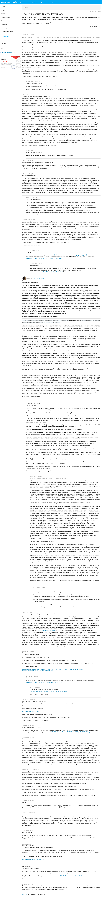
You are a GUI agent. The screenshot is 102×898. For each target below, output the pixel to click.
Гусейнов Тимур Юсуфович (8, 52)
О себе (2, 40)
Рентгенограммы (5, 28)
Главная (3, 6)
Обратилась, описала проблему (46, 630)
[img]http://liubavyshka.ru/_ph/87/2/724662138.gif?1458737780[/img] (45, 258)
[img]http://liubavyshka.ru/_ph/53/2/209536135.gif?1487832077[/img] (45, 682)
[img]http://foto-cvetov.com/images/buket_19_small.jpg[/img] (70, 255)
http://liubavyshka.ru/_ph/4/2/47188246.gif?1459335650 (47, 272)
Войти (2, 48)
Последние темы (5, 17)
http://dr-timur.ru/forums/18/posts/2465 (71, 876)
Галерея (3, 20)
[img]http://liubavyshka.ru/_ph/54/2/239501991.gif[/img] (37, 669)
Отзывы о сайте (5, 36)
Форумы (3, 10)
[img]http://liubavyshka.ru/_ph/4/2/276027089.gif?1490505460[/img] (48, 691)
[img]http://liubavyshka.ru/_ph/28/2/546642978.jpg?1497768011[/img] (71, 732)
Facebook (3, 43)
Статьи (3, 13)
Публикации (4, 24)
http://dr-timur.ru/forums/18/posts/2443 (33, 859)
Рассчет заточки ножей (7, 31)
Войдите (24, 894)
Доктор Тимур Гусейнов (9, 2)
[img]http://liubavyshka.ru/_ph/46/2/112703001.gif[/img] (68, 669)
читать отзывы (4, 54)
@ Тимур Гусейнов (38, 278)
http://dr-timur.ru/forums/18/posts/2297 (33, 711)
